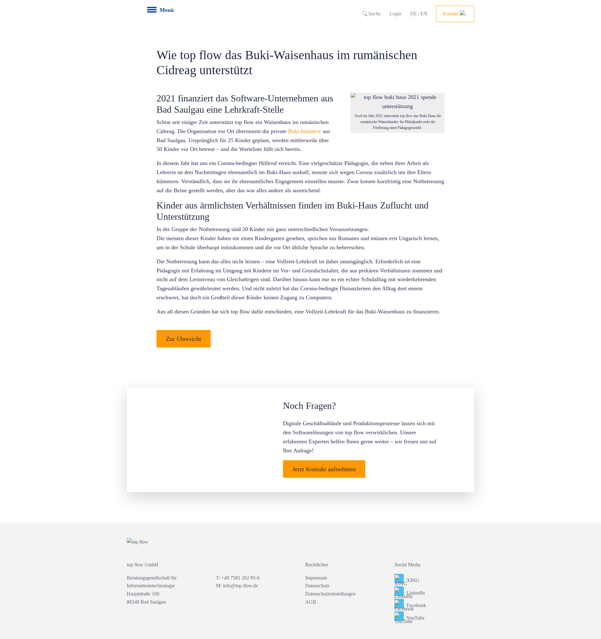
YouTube (414, 618)
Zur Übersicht (183, 338)
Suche (374, 13)
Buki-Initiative (304, 131)
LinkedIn (415, 592)
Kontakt (451, 13)
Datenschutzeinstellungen (330, 593)
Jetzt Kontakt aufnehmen (324, 469)
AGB (310, 602)
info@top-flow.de (240, 585)
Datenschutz (317, 585)
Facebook (415, 605)
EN (423, 13)
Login (395, 13)
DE (413, 13)
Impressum (316, 577)
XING (412, 580)
